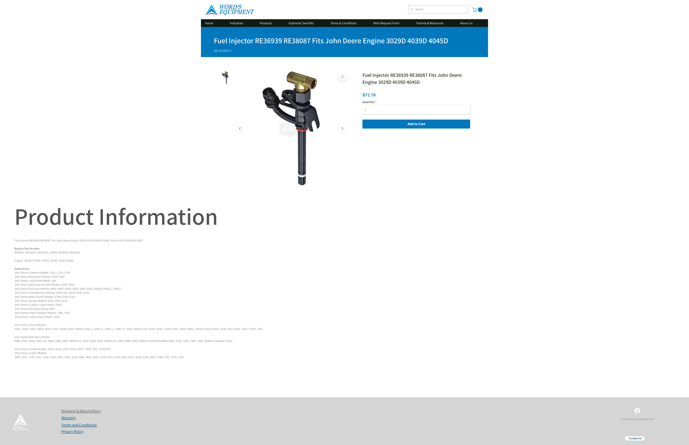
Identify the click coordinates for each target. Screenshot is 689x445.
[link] (478, 9)
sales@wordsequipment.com (637, 419)
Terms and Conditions (79, 424)
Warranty (68, 417)
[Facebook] (637, 410)
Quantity (368, 102)
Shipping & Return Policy (81, 410)
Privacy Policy (72, 431)
